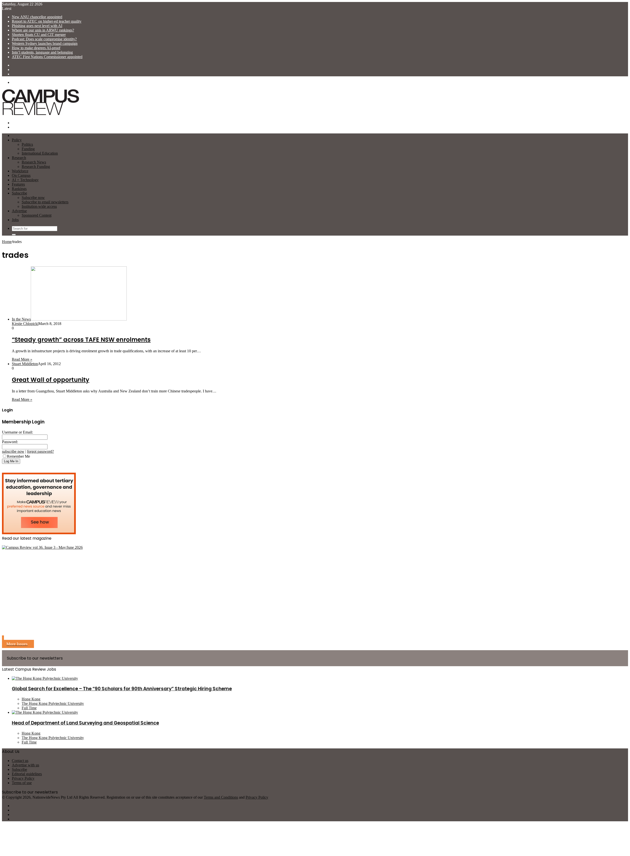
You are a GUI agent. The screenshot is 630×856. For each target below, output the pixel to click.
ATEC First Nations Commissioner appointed (47, 57)
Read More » (22, 359)
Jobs (15, 220)
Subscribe (19, 193)
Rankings (19, 189)
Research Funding (36, 166)
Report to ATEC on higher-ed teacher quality (46, 21)
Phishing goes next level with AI (37, 26)
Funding (28, 149)
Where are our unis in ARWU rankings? (43, 30)
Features (18, 184)
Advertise (19, 211)
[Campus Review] (40, 114)
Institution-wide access (39, 206)
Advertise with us (25, 765)
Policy (17, 140)
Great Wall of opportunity (50, 380)
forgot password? (40, 451)
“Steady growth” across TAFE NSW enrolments (81, 340)
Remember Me (18, 456)
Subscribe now (33, 197)
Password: (10, 442)
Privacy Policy (23, 778)
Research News (34, 162)
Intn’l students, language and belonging (42, 52)
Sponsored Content (36, 215)
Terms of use (22, 783)
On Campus (21, 175)
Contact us (20, 761)
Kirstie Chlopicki (25, 324)
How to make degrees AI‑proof (36, 48)
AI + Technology (25, 180)
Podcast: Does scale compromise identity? (44, 39)
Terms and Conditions (221, 797)
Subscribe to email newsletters (45, 202)
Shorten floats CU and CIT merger (39, 34)
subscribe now (13, 451)
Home (7, 242)
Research (19, 158)
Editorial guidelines (27, 774)
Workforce (20, 171)
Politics (27, 144)
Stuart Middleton (25, 364)
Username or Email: (17, 432)
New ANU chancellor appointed (37, 17)
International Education (40, 153)
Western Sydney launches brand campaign (45, 43)
